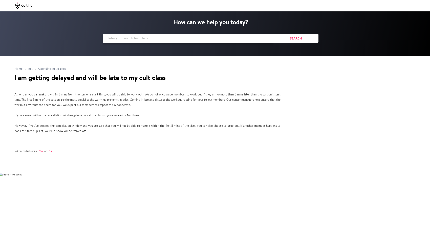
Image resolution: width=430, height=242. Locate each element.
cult (30, 69)
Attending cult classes (52, 69)
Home (18, 69)
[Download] (208, 78)
